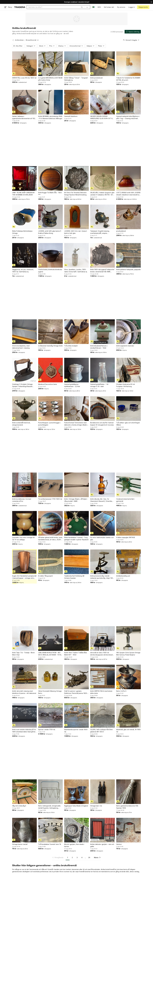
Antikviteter (19, 40)
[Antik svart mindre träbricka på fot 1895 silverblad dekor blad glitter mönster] (24, 715)
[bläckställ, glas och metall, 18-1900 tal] (128, 715)
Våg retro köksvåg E (19, 806)
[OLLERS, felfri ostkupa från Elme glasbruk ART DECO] (102, 715)
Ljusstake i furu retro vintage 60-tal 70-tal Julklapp (23, 538)
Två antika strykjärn (71, 346)
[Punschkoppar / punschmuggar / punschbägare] (50, 408)
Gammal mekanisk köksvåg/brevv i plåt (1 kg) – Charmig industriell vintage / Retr (128, 117)
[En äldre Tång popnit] (50, 561)
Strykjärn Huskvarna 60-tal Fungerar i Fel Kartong (125, 385)
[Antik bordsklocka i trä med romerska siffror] (24, 485)
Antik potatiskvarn (96, 78)
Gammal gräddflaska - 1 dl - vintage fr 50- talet (99, 385)
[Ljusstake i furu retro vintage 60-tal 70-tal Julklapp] (24, 523)
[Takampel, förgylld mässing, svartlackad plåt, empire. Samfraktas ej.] (102, 217)
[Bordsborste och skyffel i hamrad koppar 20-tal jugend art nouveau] (102, 408)
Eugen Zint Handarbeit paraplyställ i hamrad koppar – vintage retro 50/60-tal (24, 577)
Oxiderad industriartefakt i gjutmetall (125, 500)
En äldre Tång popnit (45, 576)
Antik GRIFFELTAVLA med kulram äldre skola (101, 692)
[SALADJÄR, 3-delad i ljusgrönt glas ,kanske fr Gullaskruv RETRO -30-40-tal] (102, 178)
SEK (99, 7)
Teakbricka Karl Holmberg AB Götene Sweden (74, 577)
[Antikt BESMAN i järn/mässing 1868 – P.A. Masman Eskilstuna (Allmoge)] (50, 102)
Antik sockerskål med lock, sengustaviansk (21, 424)
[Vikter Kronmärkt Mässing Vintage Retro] (50, 677)
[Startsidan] (19, 7)
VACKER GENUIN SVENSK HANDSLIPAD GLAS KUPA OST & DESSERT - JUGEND (101, 117)
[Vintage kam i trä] (102, 791)
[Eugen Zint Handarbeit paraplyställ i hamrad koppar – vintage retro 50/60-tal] (24, 562)
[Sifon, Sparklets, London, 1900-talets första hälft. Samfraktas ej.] (76, 255)
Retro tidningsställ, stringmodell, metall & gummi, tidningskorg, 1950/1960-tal (49, 807)
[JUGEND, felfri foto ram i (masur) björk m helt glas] (76, 217)
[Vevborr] (128, 830)
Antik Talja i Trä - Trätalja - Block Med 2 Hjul (23, 654)
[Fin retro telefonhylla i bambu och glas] (102, 523)
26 (89, 857)
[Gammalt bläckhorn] (76, 102)
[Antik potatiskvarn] (102, 63)
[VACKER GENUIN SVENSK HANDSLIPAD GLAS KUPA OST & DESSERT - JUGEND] (102, 102)
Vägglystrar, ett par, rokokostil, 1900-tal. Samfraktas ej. (23, 271)
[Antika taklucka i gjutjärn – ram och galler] (102, 830)
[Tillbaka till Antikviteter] (13, 40)
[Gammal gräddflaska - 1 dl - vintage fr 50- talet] (102, 370)
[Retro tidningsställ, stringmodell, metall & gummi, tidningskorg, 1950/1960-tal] (50, 791)
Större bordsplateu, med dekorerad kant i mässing (21, 347)
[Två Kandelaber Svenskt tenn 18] (50, 830)
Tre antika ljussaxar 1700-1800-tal (50, 499)
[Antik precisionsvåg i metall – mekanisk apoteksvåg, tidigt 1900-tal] (102, 561)
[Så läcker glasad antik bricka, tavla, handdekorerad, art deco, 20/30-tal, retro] (50, 523)
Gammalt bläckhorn (70, 116)
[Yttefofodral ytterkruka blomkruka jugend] (50, 255)
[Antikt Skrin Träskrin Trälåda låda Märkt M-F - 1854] (76, 638)
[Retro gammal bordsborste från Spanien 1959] (128, 791)
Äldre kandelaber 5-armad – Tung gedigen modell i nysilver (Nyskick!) (76, 538)
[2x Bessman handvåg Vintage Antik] (50, 331)
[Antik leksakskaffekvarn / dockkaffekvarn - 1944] (102, 331)
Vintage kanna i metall (19, 844)
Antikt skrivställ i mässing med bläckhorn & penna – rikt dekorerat (24, 692)
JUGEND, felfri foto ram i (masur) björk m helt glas (75, 232)
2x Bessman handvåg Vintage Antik (50, 346)
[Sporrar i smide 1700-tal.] (50, 715)
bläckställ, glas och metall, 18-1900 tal (128, 731)
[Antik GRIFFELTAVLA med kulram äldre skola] (102, 677)
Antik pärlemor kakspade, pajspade (128, 269)
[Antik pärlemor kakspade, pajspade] (128, 255)
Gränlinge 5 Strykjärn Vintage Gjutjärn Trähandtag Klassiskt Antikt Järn (22, 385)
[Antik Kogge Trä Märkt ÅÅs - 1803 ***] (50, 178)
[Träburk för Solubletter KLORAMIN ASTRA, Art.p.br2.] (128, 63)
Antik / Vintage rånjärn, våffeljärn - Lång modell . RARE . (76, 500)
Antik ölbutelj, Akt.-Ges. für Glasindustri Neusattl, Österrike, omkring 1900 (101, 500)
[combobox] (55, 7)
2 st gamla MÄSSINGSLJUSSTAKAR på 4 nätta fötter (50, 79)
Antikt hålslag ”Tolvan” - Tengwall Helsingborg (76, 79)
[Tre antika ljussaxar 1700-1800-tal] (50, 485)
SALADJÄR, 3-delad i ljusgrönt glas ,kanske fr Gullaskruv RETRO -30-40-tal (102, 194)
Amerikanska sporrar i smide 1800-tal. (76, 731)
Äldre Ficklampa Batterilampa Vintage (22, 232)
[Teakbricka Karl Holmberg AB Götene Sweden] (76, 561)
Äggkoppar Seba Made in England (76, 806)
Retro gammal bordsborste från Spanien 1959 (127, 807)
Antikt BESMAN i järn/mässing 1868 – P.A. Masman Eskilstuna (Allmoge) (50, 117)
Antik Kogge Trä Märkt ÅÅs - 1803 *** (50, 194)
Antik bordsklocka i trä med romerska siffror (21, 500)
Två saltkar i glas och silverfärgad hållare (128, 424)
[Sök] (82, 7)
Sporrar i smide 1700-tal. (46, 729)
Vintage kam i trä (96, 806)
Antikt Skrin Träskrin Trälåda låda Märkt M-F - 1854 (75, 654)
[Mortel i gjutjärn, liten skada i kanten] (76, 830)
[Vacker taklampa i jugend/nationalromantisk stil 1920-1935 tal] (24, 102)
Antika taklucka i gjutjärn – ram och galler (102, 845)
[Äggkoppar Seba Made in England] (76, 791)
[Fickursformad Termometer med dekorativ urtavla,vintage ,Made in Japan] (76, 408)
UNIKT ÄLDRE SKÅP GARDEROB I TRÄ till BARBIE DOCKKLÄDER (23, 194)
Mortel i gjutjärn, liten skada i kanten (74, 845)
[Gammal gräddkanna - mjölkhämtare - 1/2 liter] (76, 370)
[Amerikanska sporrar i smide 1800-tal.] (76, 715)
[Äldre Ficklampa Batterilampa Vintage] (24, 217)
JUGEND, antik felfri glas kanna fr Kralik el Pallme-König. (49, 232)
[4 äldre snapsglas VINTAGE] (128, 523)
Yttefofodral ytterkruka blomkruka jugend (50, 271)
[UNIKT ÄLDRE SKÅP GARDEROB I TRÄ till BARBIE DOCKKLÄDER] (24, 178)
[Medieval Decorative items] (50, 370)
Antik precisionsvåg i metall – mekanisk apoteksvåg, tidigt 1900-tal (102, 577)
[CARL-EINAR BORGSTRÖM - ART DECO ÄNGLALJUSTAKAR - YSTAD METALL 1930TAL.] (50, 638)
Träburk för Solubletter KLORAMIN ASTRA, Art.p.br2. (128, 79)
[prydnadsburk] (128, 217)
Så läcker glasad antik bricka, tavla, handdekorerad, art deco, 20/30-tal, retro (50, 539)
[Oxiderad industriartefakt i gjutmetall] (128, 485)
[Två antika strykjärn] (76, 331)
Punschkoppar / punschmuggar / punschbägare (49, 424)
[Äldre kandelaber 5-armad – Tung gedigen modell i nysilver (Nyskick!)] (76, 523)
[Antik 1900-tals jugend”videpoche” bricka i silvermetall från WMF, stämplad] (102, 255)
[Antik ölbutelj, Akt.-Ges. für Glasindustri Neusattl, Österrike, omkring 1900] (102, 485)
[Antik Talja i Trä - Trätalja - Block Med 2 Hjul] (24, 638)
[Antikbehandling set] (128, 561)
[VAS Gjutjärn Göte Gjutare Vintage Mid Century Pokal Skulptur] (128, 638)
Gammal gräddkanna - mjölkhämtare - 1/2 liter (72, 385)
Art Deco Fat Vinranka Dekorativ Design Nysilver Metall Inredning (75, 194)
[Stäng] (151, 2)
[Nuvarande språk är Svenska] (93, 7)
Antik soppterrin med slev (125, 346)
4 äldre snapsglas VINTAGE (125, 537)
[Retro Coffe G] (128, 677)
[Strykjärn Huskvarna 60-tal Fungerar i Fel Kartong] (128, 370)
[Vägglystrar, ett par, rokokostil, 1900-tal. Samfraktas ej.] (24, 255)
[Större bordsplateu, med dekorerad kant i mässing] (24, 331)
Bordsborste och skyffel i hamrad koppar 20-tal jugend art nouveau (102, 424)
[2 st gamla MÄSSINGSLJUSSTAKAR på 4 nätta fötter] (50, 63)
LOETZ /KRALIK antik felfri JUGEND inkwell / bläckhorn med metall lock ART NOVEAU (128, 194)
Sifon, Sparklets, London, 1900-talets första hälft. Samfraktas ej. (75, 271)
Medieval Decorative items (47, 384)
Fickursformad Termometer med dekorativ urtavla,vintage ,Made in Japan (76, 424)
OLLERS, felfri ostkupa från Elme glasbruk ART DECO (101, 731)
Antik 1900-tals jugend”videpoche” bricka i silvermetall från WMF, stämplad (102, 271)
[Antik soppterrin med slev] (128, 331)
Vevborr (119, 844)
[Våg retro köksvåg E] (24, 791)
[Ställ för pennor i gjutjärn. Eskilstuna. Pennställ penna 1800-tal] (76, 677)
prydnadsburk (121, 231)
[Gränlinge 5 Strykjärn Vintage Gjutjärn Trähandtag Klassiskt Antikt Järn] (24, 370)
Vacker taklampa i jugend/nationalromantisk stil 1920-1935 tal (24, 117)
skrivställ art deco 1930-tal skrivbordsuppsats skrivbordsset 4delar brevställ (101, 654)
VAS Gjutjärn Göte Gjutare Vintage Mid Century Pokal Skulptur (128, 654)
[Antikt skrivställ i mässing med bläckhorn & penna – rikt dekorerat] (24, 677)
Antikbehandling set (123, 576)
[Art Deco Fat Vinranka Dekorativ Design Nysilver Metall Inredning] (76, 178)
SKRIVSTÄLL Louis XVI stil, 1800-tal (24, 78)
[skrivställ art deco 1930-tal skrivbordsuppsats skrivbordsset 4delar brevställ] (102, 638)
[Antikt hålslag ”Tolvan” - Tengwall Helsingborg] (76, 63)
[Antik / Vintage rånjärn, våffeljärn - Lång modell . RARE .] (76, 485)
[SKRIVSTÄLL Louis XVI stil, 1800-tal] (24, 63)
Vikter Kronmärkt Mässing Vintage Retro (50, 692)
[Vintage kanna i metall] (24, 830)
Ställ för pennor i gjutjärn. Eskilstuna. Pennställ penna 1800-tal (76, 692)
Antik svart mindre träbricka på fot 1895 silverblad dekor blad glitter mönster (24, 731)
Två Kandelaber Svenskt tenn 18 (49, 844)
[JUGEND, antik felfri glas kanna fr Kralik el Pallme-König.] (50, 217)
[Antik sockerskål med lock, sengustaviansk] (24, 408)
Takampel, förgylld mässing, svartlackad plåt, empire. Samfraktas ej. (99, 232)
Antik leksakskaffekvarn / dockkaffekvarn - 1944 (99, 347)
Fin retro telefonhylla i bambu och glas (102, 538)
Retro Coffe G (121, 691)
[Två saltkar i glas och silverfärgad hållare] (128, 408)
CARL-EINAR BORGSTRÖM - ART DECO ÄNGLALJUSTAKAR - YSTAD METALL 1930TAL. (50, 654)
